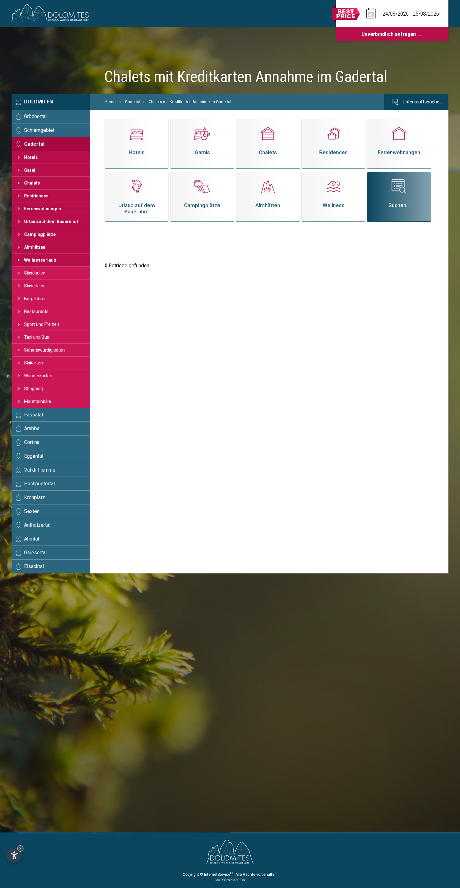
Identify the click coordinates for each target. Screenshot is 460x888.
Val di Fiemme (39, 470)
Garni (29, 170)
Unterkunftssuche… (421, 102)
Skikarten (33, 362)
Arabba (31, 428)
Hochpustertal (39, 484)
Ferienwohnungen (42, 208)
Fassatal (33, 415)
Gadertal (34, 144)
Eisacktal (34, 566)
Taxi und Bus (36, 337)
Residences (36, 195)
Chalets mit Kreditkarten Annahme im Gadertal (190, 101)
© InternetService (216, 874)
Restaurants (36, 311)
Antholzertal (37, 525)
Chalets (32, 182)
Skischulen (34, 272)
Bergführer (35, 298)
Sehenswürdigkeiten (44, 350)
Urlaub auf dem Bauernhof (51, 221)
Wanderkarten (38, 375)
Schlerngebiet (39, 130)
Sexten (31, 511)
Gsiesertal (35, 553)
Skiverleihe (35, 285)
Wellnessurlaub (40, 260)
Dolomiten (38, 102)
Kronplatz (34, 497)
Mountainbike (37, 401)
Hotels (31, 157)
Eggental (33, 456)
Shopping (33, 388)
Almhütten (34, 247)
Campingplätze (40, 234)
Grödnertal (35, 116)
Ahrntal (31, 539)
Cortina (31, 442)
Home (110, 101)
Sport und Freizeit (41, 324)
